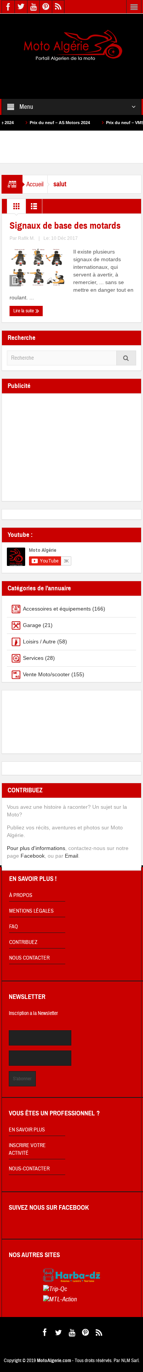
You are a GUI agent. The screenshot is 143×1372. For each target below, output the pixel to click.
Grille (16, 208)
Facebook (33, 856)
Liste (34, 208)
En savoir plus (27, 1129)
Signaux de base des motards (65, 225)
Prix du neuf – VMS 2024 (117, 122)
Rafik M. (26, 238)
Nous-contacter (29, 1168)
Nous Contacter (29, 958)
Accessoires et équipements (57, 609)
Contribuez (23, 942)
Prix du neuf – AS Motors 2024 (47, 122)
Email (71, 856)
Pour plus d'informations (36, 848)
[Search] (126, 358)
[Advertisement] (72, 74)
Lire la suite (24, 311)
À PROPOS (20, 895)
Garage (32, 625)
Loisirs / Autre (39, 641)
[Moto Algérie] (71, 46)
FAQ (13, 926)
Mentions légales (31, 911)
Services (33, 658)
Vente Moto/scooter (46, 674)
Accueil (34, 184)
